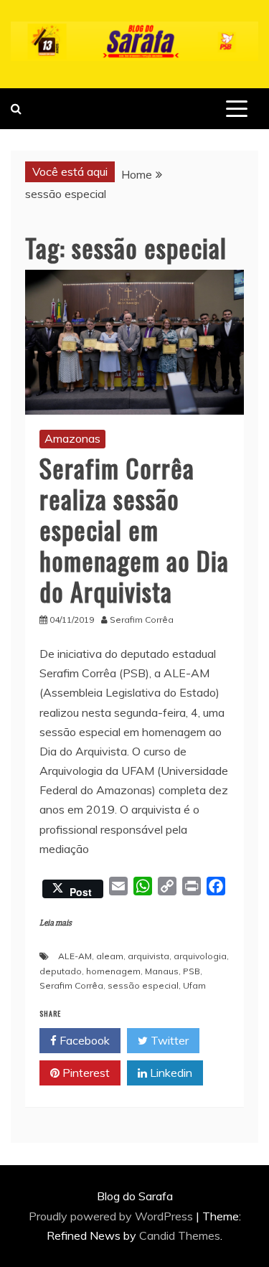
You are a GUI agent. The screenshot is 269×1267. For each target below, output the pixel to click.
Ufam (194, 985)
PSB (191, 971)
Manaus (162, 971)
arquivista (148, 956)
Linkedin (169, 1072)
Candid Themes (179, 1235)
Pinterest (85, 1072)
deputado (60, 971)
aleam (109, 956)
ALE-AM (75, 956)
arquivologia (200, 956)
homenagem (113, 971)
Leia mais (55, 923)
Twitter (168, 1040)
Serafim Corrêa (71, 985)
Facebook (83, 1040)
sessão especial (143, 985)
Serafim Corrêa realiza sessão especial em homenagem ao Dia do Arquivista (134, 529)
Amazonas (72, 438)
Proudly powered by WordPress (112, 1216)
